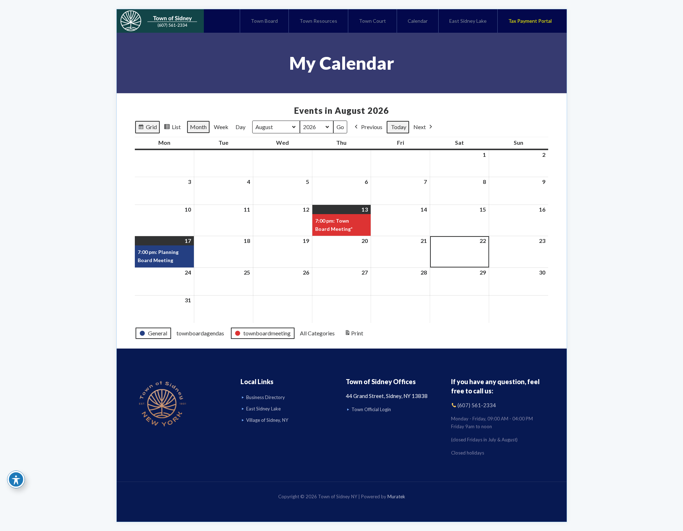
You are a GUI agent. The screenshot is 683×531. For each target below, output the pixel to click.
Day (240, 126)
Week (221, 126)
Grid (153, 128)
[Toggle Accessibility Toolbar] (16, 479)
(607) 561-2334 (476, 405)
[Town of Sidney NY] (160, 21)
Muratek (396, 496)
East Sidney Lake (263, 408)
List (178, 128)
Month (198, 126)
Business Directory (265, 397)
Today (398, 126)
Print (353, 335)
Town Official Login (371, 409)
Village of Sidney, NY (267, 420)
